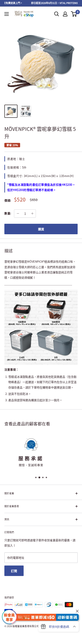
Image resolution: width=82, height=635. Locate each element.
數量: (7, 213)
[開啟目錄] (6, 14)
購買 (41, 229)
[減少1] (18, 213)
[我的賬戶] (65, 14)
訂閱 (14, 571)
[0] (74, 14)
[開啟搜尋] (56, 14)
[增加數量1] (32, 213)
